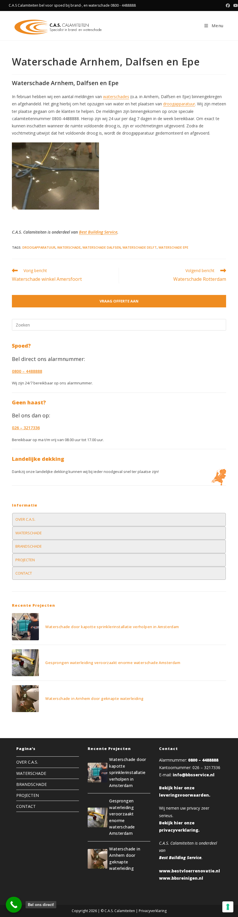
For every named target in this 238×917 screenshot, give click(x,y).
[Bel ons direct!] (14, 905)
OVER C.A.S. (25, 519)
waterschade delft (139, 247)
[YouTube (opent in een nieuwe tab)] (235, 5)
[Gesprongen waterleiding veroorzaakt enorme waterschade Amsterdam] (25, 662)
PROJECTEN (25, 559)
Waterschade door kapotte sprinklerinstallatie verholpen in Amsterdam (112, 626)
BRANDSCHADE (28, 546)
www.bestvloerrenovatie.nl (189, 871)
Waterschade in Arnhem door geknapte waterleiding (94, 698)
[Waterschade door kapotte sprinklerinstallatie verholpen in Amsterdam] (25, 626)
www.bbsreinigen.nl (181, 878)
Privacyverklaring (153, 910)
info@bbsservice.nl (193, 774)
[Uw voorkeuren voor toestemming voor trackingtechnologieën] (227, 906)
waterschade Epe (173, 247)
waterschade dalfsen (101, 247)
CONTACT (23, 573)
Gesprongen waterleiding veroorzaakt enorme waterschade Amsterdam (112, 662)
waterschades (116, 96)
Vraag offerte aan (119, 301)
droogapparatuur (179, 104)
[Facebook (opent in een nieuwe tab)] (228, 5)
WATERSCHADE (28, 532)
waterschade (69, 247)
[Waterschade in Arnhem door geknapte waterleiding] (25, 698)
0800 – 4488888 (203, 760)
